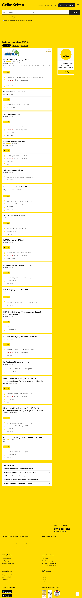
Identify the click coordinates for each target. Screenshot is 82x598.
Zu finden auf (46, 571)
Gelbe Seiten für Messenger (49, 563)
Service (47, 5)
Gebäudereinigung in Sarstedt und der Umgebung (16, 536)
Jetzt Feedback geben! (66, 72)
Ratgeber (54, 5)
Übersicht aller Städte (8, 563)
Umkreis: (6, 17)
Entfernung (24, 45)
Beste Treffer (6, 45)
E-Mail (7, 72)
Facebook (44, 577)
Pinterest (44, 579)
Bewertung (16, 45)
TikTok (43, 581)
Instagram (45, 575)
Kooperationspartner (8, 575)
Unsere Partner (7, 571)
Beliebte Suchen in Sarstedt (49, 536)
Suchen (40, 5)
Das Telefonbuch (6, 577)
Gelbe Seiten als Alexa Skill (49, 565)
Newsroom (45, 558)
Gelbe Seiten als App (47, 561)
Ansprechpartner (6, 558)
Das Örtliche (5, 579)
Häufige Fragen (6, 561)
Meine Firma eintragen (67, 5)
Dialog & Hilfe (7, 555)
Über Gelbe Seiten (48, 555)
